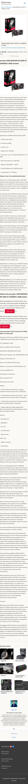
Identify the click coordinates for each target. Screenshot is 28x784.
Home (3, 7)
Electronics (9, 7)
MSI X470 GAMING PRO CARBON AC (7, 692)
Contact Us (4, 768)
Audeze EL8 (3, 660)
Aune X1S (3, 675)
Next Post (14, 737)
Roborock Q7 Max (19, 660)
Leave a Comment (6, 47)
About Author (5, 761)
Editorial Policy (5, 751)
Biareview (6, 2)
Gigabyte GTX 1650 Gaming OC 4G (20, 692)
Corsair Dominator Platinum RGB (20, 676)
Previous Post (14, 733)
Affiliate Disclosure (6, 766)
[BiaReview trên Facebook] (13, 746)
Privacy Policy (5, 753)
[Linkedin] (14, 728)
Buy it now (9, 311)
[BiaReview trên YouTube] (11, 746)
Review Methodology (7, 759)
